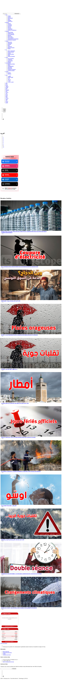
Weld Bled (10, 67)
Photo (4, 109)
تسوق (6, 95)
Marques (9, 61)
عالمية (6, 102)
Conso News (10, 60)
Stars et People (10, 37)
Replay (9, 48)
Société (9, 16)
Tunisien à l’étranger (12, 69)
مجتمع (6, 85)
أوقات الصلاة (10, 77)
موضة (6, 94)
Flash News (10, 21)
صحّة (6, 88)
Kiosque (9, 44)
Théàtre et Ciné (11, 33)
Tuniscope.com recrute (7, 652)
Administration (11, 66)
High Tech (10, 42)
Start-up (9, 26)
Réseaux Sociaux (11, 47)
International (10, 18)
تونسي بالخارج (11, 81)
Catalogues (10, 59)
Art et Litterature (11, 34)
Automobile (10, 29)
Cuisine (9, 53)
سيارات (6, 98)
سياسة (6, 101)
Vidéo (4, 110)
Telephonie (10, 43)
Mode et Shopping (11, 50)
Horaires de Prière (11, 63)
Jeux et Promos (11, 58)
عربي (4, 111)
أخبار (6, 100)
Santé (9, 55)
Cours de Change (11, 70)
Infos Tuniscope (6, 651)
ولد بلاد (9, 79)
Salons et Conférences (12, 30)
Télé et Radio (10, 32)
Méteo (9, 65)
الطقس (9, 76)
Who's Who (10, 36)
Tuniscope (10, 46)
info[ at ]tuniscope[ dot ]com (8, 661)
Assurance (10, 24)
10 (3, 146)
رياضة (6, 84)
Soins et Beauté (11, 51)
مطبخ (6, 96)
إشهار (6, 99)
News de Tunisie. (3, 643)
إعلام (6, 91)
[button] (6, 14)
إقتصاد (6, 87)
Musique (9, 35)
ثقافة (6, 83)
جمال (6, 93)
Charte (4, 653)
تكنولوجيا (7, 89)
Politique (9, 20)
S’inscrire (14, 668)
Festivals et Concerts (12, 39)
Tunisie (9, 15)
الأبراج (9, 80)
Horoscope (10, 68)
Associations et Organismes (13, 38)
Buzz (9, 45)
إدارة (9, 78)
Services (9, 27)
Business (9, 73)
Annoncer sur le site (7, 654)
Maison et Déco (11, 54)
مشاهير (6, 86)
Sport (9, 19)
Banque (9, 23)
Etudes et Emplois (11, 56)
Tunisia (9, 72)
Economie (10, 25)
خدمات (6, 92)
